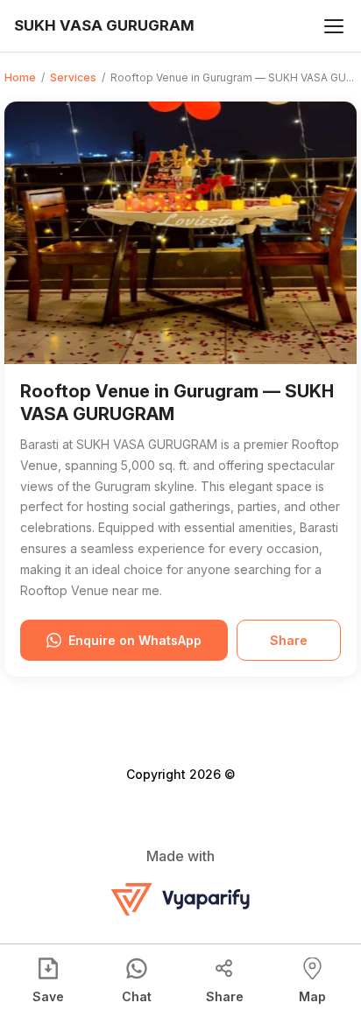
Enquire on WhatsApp (135, 640)
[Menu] (334, 26)
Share (289, 640)
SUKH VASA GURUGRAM (104, 25)
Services (73, 77)
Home (20, 77)
